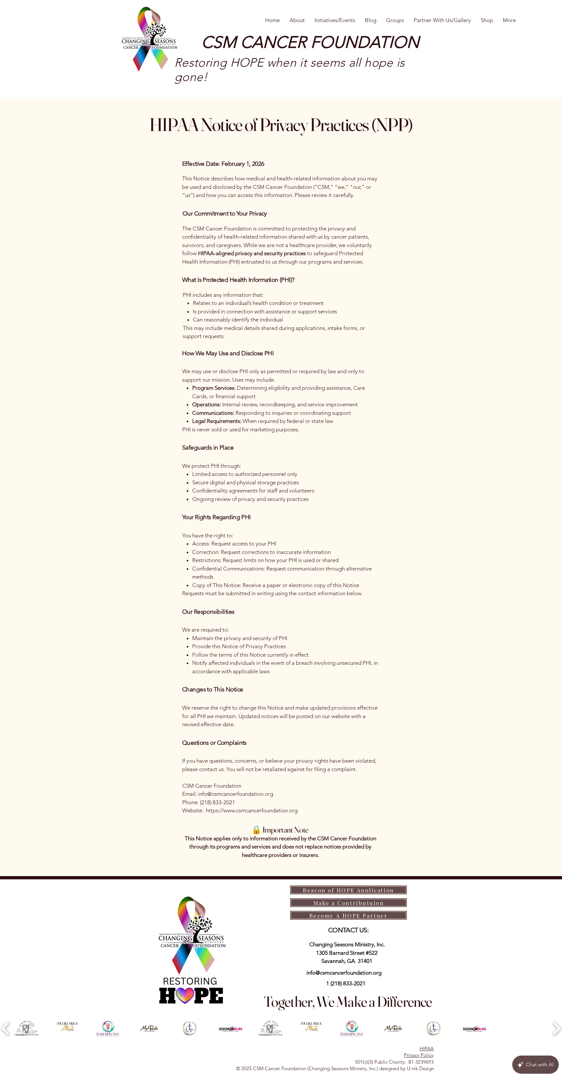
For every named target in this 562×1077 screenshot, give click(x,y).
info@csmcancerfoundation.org (343, 972)
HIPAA (427, 1048)
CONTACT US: (348, 930)
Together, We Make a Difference (348, 1001)
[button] (26, 1028)
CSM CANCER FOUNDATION (310, 42)
